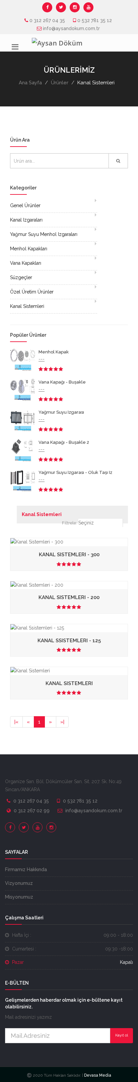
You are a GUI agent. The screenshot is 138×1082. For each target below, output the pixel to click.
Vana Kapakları (25, 263)
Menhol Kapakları (28, 248)
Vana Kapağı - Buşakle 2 (64, 442)
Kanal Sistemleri (27, 306)
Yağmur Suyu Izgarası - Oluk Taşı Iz (75, 472)
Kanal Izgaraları (26, 220)
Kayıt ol (121, 1035)
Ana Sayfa (30, 83)
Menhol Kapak (54, 351)
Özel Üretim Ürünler (32, 292)
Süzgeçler (21, 277)
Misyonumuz (19, 897)
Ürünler (59, 83)
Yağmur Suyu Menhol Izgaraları (43, 234)
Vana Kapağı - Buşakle (62, 382)
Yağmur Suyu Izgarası (61, 412)
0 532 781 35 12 (94, 20)
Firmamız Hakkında (26, 869)
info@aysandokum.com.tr (71, 28)
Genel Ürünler (25, 205)
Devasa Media (97, 1075)
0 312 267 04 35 (47, 20)
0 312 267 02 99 (32, 810)
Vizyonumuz (19, 883)
